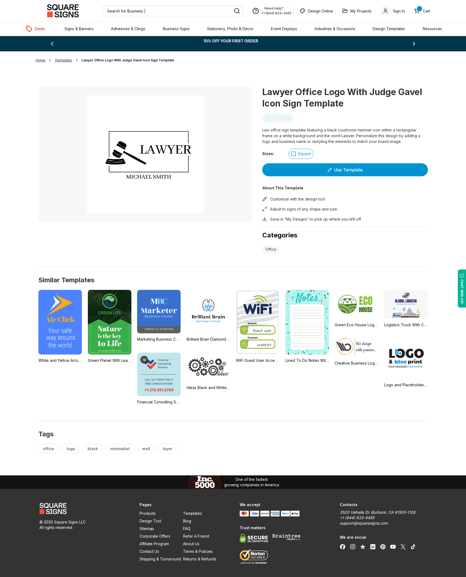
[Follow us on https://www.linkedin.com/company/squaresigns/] (373, 546)
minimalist (120, 448)
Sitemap (147, 528)
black (93, 448)
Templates (192, 513)
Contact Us (149, 551)
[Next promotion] (414, 43)
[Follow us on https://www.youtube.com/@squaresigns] (393, 546)
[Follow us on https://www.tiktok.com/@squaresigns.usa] (413, 546)
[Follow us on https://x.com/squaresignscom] (403, 546)
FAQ (186, 528)
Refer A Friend (196, 536)
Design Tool (150, 521)
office (48, 448)
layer (167, 448)
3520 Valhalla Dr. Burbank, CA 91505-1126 (377, 512)
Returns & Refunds (199, 559)
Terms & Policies (198, 551)
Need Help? (273, 8)
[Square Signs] (63, 10)
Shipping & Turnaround (160, 559)
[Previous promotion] (52, 43)
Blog (187, 521)
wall (146, 448)
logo (71, 448)
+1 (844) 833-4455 (276, 13)
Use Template (348, 170)
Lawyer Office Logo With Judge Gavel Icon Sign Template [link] (127, 60)
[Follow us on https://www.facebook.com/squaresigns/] (342, 546)
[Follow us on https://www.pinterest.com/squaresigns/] (383, 546)
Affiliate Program (154, 543)
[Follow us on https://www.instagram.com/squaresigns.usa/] (353, 546)
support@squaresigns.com (364, 523)
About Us (191, 543)
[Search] (237, 11)
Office (271, 249)
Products (148, 513)
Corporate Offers (155, 536)
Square (304, 153)
